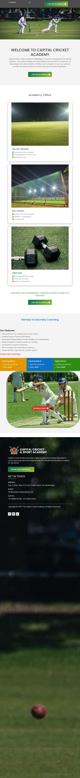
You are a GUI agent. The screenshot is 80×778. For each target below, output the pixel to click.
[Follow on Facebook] (9, 514)
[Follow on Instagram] (13, 514)
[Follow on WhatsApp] (17, 514)
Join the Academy (55, 4)
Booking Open (39, 408)
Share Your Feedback (20, 469)
